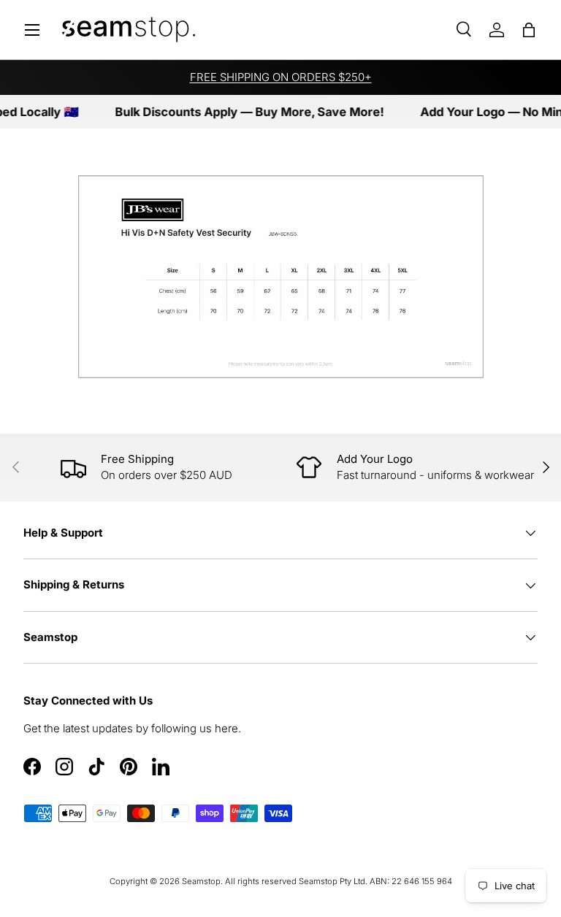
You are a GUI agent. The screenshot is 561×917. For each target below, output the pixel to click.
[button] (529, 30)
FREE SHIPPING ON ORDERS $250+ (281, 77)
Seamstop (201, 881)
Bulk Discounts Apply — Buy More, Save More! (242, 111)
